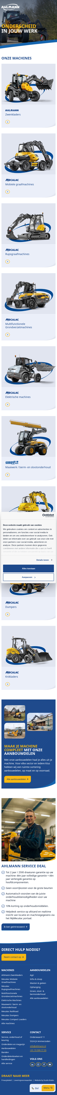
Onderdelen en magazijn (13, 1044)
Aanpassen (27, 577)
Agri (32, 975)
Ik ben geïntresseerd (14, 926)
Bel (37, 1088)
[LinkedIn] (32, 1064)
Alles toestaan (28, 568)
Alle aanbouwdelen (16, 779)
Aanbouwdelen (8, 1048)
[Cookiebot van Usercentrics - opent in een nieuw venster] (42, 515)
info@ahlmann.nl (38, 1046)
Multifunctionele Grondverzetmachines (11, 995)
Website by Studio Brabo (44, 1080)
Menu (46, 1087)
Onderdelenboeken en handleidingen (12, 1058)
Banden (5, 1052)
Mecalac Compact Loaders (13, 1019)
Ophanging (35, 987)
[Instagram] (38, 1064)
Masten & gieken (38, 983)
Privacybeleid (6, 1080)
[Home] (10, 7)
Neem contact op (12, 957)
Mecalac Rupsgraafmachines (10, 987)
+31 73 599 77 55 (38, 1050)
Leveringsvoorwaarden (23, 1080)
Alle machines (8, 1023)
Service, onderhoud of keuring (11, 1038)
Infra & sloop (36, 979)
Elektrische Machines (11, 1000)
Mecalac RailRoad (9, 1011)
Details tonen (42, 560)
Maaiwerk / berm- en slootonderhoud (11, 1006)
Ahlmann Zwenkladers (12, 975)
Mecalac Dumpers (9, 1015)
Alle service (6, 1063)
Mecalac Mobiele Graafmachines (9, 980)
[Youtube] (49, 1064)
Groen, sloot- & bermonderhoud (37, 992)
